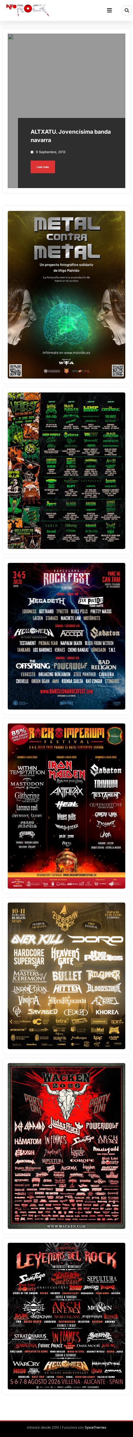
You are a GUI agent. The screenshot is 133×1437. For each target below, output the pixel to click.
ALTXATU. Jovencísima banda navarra (71, 135)
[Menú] (109, 10)
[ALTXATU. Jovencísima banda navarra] (66, 111)
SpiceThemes (95, 1427)
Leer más (43, 167)
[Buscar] (127, 10)
